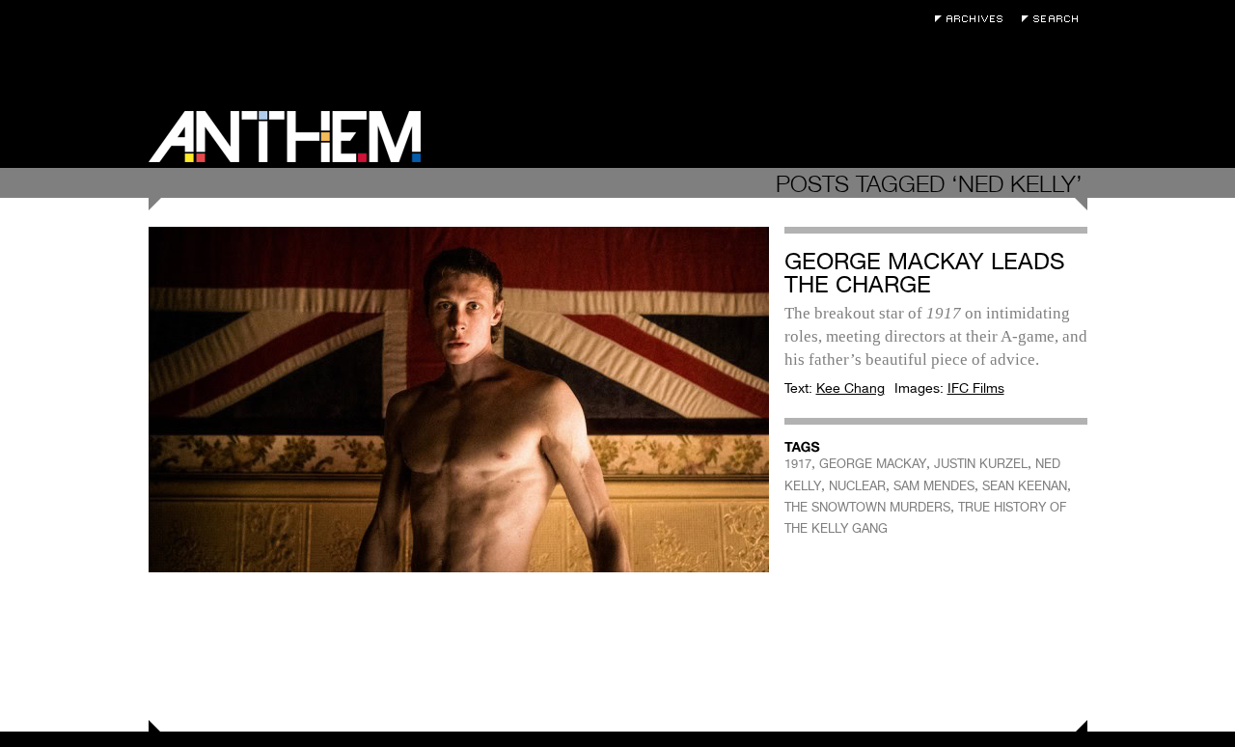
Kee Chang (850, 388)
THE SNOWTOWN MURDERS (867, 507)
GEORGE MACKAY (872, 463)
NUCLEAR (857, 486)
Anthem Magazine (285, 136)
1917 (797, 463)
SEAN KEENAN (1024, 486)
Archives (973, 18)
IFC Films (975, 388)
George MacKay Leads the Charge (924, 272)
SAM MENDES (933, 486)
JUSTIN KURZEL (981, 463)
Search (1054, 18)
